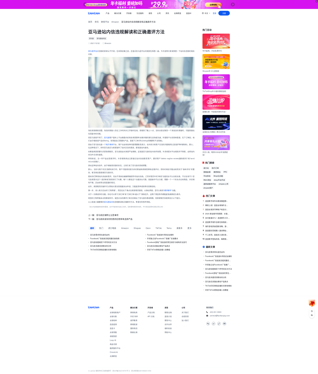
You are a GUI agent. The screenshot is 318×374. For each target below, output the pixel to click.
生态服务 (140, 13)
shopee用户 (208, 188)
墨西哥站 (217, 172)
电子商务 (109, 144)
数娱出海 (133, 332)
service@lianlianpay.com (220, 315)
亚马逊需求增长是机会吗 (100, 234)
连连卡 (112, 328)
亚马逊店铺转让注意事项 (107, 215)
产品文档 (151, 312)
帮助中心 (168, 332)
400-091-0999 (215, 312)
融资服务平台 (115, 348)
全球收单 (113, 320)
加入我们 (185, 320)
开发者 (129, 13)
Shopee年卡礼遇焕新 (210, 71)
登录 (214, 13)
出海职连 (177, 13)
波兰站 (206, 168)
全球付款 (113, 316)
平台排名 (207, 176)
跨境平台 (105, 21)
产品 (107, 13)
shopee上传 (223, 184)
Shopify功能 (218, 176)
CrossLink (114, 352)
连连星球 (113, 324)
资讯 (167, 13)
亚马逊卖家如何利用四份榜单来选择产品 (114, 219)
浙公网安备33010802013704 (141, 371)
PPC (225, 172)
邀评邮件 (167, 190)
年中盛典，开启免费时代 (212, 50)
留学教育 (133, 320)
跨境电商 (133, 312)
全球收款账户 (115, 312)
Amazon (115, 21)
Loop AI (113, 340)
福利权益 (168, 328)
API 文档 (151, 316)
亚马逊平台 (92, 51)
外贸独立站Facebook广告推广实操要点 (162, 238)
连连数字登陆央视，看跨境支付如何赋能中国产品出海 (216, 239)
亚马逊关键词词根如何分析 (100, 246)
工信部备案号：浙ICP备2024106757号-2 (116, 371)
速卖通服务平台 (209, 184)
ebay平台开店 (219, 180)
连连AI (188, 13)
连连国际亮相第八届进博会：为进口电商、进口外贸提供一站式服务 (216, 230)
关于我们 (185, 312)
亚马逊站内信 (101, 38)
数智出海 (168, 312)
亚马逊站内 (108, 202)
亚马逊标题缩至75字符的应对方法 (103, 242)
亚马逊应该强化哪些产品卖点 (158, 246)
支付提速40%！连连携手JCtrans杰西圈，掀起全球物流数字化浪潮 (216, 218)
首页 (94, 13)
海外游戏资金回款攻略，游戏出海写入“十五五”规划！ (216, 226)
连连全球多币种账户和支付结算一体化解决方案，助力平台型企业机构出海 (216, 209)
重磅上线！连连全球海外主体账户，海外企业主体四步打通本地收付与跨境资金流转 (216, 205)
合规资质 (185, 316)
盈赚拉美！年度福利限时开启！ (214, 111)
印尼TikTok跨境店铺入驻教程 (158, 249)
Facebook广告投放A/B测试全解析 (160, 234)
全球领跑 (113, 332)
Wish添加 (207, 180)
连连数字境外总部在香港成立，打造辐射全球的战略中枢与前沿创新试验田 (216, 222)
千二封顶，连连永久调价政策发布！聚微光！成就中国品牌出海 (216, 234)
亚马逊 (91, 38)
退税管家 (113, 336)
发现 (150, 13)
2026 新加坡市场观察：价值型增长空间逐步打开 (216, 213)
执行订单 (215, 168)
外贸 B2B (134, 316)
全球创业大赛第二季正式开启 (213, 132)
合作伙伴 (168, 324)
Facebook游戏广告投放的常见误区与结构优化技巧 (167, 242)
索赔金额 (207, 172)
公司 (158, 13)
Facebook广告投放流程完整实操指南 (104, 238)
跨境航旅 (133, 324)
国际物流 (133, 328)
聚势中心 (168, 320)
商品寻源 (113, 344)
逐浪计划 (168, 316)
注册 (224, 13)
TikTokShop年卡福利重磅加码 (214, 91)
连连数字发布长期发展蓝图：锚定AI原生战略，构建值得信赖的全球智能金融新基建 (216, 201)
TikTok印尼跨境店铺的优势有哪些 (103, 249)
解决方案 (117, 13)
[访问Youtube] (224, 323)
